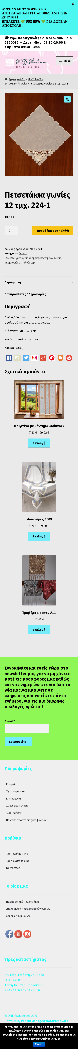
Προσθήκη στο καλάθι (53, 230)
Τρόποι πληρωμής (17, 853)
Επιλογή (39, 443)
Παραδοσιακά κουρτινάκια (22, 901)
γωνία (19, 258)
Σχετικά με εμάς (15, 791)
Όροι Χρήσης (14, 813)
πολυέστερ (28, 262)
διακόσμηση (32, 258)
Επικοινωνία (13, 798)
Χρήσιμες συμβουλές (18, 916)
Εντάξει (39, 1044)
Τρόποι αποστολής (17, 861)
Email (10, 721)
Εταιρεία (11, 784)
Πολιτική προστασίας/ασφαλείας (26, 820)
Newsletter (13, 868)
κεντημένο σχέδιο (50, 258)
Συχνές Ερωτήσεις (17, 805)
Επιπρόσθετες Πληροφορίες (25, 294)
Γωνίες (23, 83)
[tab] (39, 282)
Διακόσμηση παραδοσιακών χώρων (28, 908)
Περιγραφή (13, 282)
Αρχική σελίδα (17, 79)
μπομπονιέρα (12, 262)
